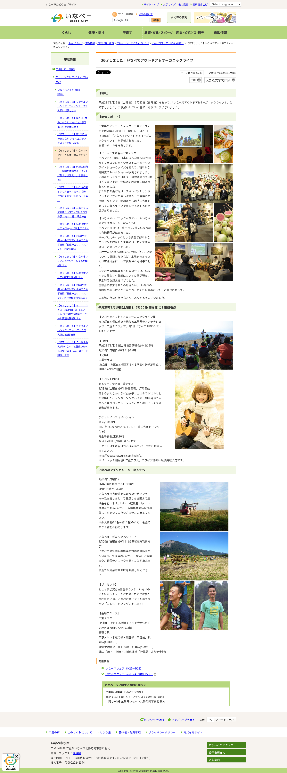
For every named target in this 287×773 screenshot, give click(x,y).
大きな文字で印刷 (218, 80)
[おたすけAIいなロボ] (11, 762)
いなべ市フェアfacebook (129, 674)
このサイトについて (80, 732)
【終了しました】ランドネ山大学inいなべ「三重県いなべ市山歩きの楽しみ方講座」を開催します (72, 348)
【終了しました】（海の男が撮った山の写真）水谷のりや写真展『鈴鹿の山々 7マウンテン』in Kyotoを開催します (72, 291)
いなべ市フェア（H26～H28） (168, 43)
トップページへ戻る (183, 719)
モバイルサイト (193, 732)
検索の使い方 (146, 14)
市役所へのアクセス (221, 745)
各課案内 (214, 760)
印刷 (193, 80)
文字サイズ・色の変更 (175, 4)
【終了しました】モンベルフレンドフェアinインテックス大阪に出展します (72, 106)
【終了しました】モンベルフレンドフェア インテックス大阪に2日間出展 (72, 330)
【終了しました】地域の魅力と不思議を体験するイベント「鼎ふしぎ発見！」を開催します (72, 173)
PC (210, 719)
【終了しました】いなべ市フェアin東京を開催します (72, 275)
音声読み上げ (200, 4)
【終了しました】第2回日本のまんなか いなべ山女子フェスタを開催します (72, 122)
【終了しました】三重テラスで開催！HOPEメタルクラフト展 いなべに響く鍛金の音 (72, 212)
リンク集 (105, 732)
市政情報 (90, 43)
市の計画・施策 (105, 43)
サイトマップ (151, 4)
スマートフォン (225, 719)
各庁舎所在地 (217, 752)
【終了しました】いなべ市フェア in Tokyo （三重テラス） (73, 226)
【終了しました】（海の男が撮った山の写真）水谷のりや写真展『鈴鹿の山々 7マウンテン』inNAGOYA (72, 242)
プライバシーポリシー (162, 732)
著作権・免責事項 (130, 732)
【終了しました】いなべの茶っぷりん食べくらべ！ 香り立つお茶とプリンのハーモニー (72, 193)
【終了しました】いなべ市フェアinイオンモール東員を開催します (72, 261)
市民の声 (54, 732)
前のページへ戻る (154, 719)
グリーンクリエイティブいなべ (133, 43)
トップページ (76, 43)
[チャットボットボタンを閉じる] (16, 756)
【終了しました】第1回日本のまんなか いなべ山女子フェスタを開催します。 (72, 138)
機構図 (77, 753)
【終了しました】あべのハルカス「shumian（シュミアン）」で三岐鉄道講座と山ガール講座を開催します (72, 312)
